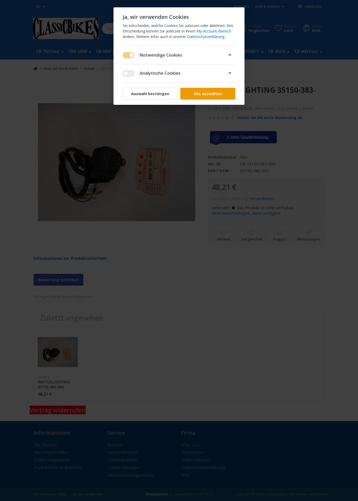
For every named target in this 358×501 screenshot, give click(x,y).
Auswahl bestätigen (150, 93)
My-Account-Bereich (214, 31)
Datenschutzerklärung (205, 36)
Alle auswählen (208, 93)
